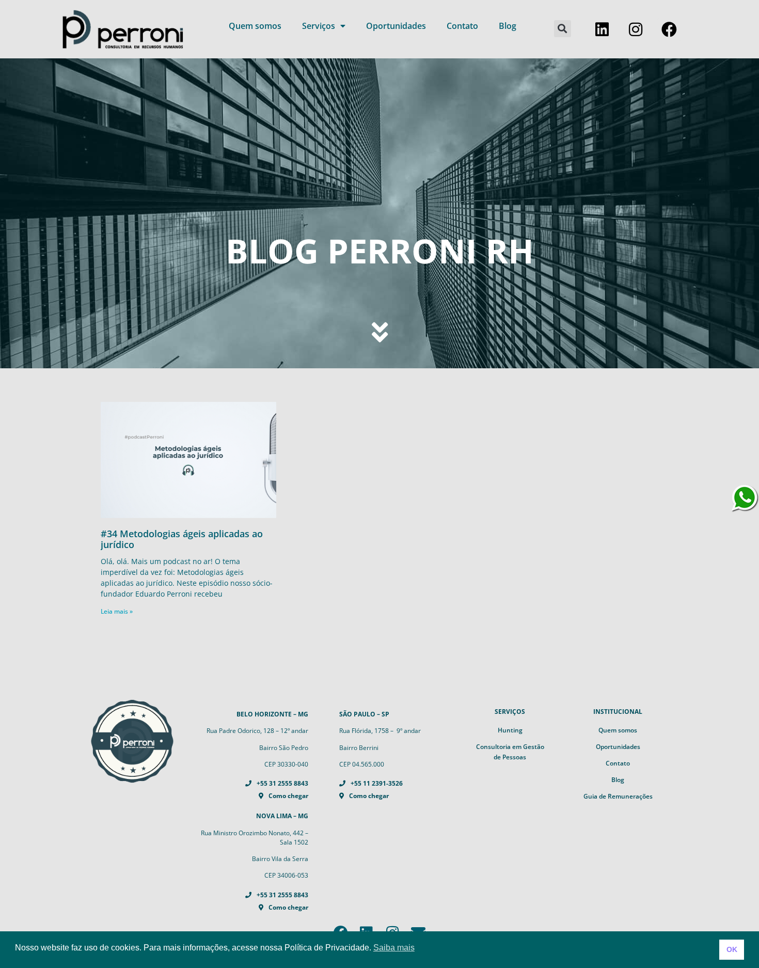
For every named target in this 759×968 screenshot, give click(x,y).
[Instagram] (635, 29)
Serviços (318, 26)
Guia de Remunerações (618, 796)
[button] (562, 28)
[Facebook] (669, 29)
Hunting (510, 730)
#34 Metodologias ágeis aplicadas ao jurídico (182, 539)
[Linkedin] (602, 29)
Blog (507, 26)
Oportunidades (396, 26)
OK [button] (731, 949)
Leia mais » (117, 611)
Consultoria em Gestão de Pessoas (510, 751)
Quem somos (255, 26)
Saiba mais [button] (394, 947)
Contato (462, 26)
